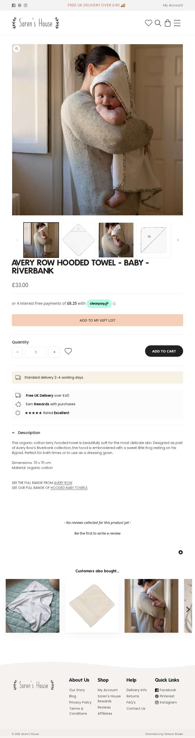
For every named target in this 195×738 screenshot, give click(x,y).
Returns (133, 696)
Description (29, 432)
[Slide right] (178, 240)
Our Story (77, 690)
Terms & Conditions (78, 711)
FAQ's (131, 702)
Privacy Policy (80, 702)
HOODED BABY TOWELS (69, 487)
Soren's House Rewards (109, 699)
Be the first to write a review (97, 533)
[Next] (187, 609)
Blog (72, 696)
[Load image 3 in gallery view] (116, 240)
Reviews (104, 707)
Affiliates (105, 713)
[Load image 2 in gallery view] (78, 240)
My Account (108, 690)
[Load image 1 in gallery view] (41, 240)
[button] (158, 23)
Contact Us (136, 708)
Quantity (20, 342)
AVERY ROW (63, 482)
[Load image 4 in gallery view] (153, 240)
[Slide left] (17, 240)
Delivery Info (137, 690)
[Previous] (7, 609)
